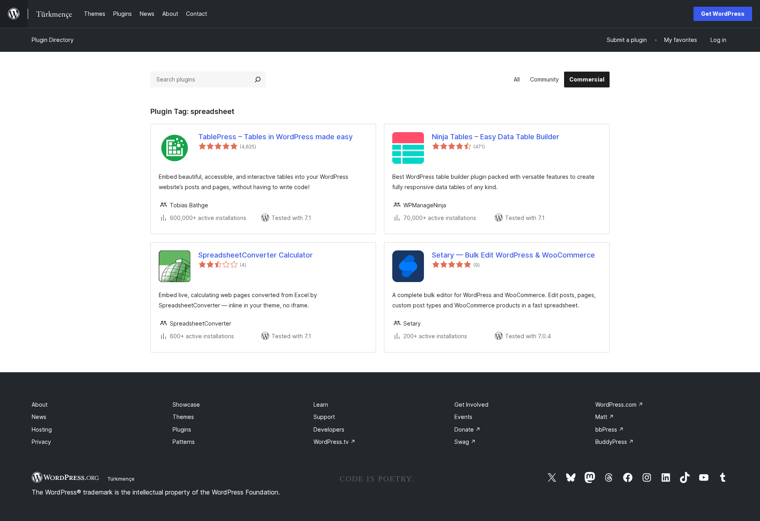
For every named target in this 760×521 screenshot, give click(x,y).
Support (324, 416)
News (39, 416)
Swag (465, 441)
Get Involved (471, 404)
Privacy (41, 441)
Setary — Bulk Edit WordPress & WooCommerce (513, 255)
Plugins (182, 429)
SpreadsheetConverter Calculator (255, 255)
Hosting (42, 429)
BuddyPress (614, 441)
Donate (467, 429)
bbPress (609, 429)
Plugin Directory (53, 39)
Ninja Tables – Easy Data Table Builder (495, 137)
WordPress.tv (334, 441)
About (40, 404)
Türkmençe (121, 479)
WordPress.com (619, 404)
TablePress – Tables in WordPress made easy (275, 137)
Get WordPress (723, 13)
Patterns (184, 441)
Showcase (186, 404)
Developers (329, 429)
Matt (604, 416)
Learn (321, 404)
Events (463, 416)
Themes (183, 416)
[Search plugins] (258, 79)
